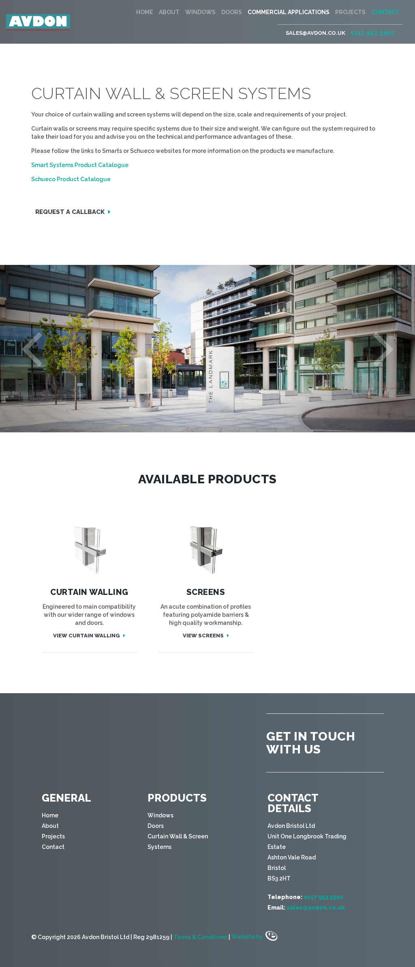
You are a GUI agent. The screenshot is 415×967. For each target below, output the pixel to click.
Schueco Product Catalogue (71, 179)
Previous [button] (31, 347)
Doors (231, 12)
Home (144, 12)
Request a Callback (70, 212)
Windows (200, 12)
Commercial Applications (288, 12)
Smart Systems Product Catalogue (79, 165)
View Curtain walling (87, 635)
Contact (385, 12)
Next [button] (383, 347)
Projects (350, 12)
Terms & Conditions (200, 936)
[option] (207, 348)
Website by (247, 936)
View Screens (204, 635)
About (169, 12)
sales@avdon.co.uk (315, 33)
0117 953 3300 (372, 32)
